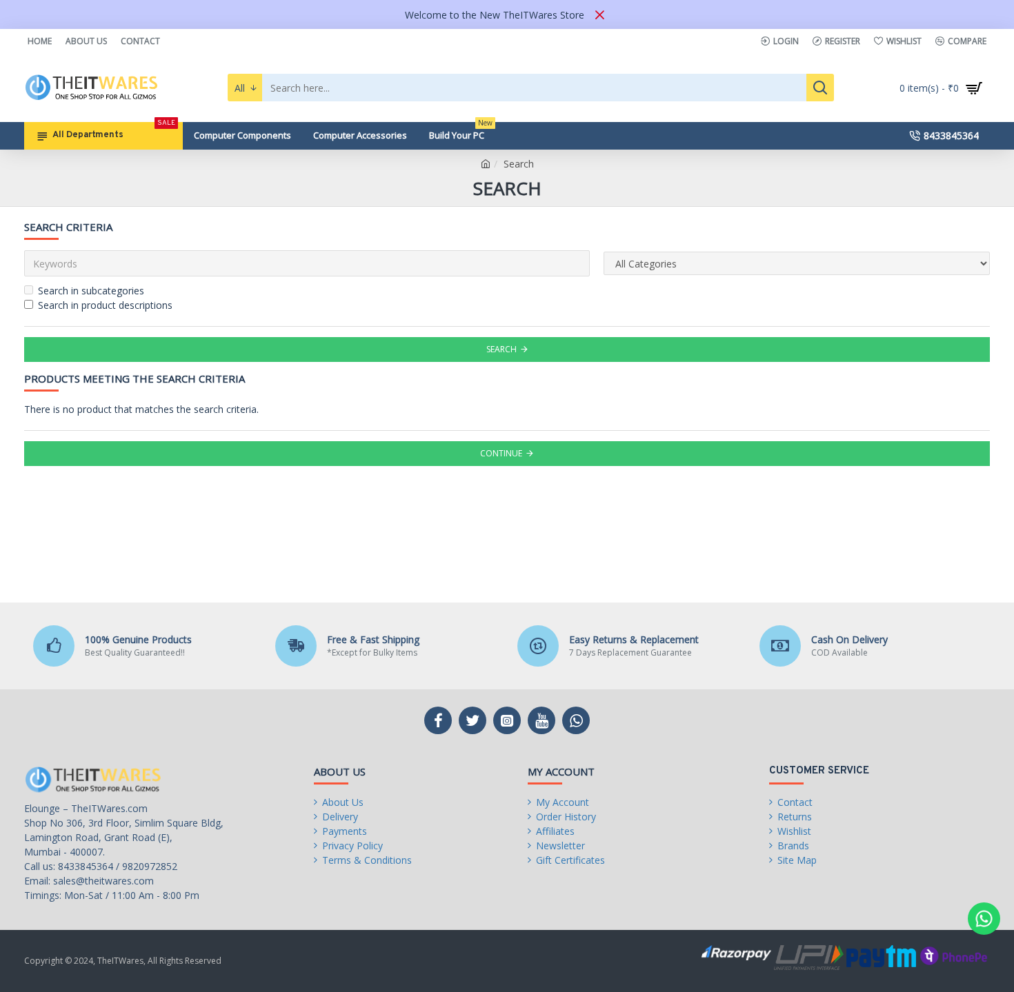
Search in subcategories (91, 290)
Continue (501, 453)
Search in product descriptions (105, 305)
